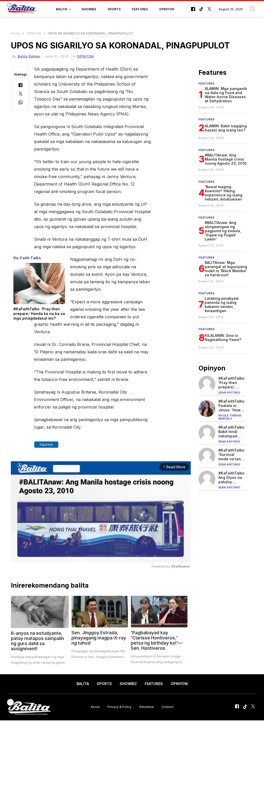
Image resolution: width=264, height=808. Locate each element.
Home (15, 33)
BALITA (61, 9)
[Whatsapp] (21, 103)
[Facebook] (20, 86)
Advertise (146, 707)
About (95, 707)
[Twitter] (20, 94)
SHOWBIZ (88, 9)
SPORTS (114, 9)
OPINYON (166, 9)
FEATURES (140, 9)
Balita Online (29, 56)
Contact (168, 707)
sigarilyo (46, 444)
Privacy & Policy (119, 707)
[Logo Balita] (21, 9)
